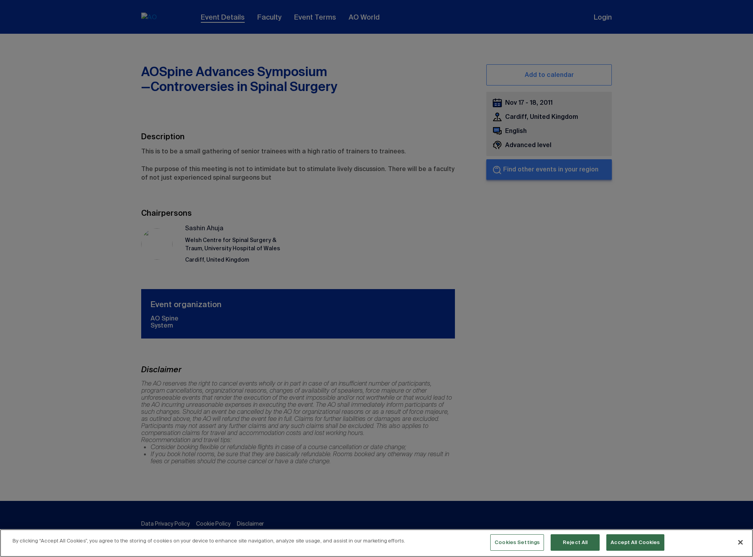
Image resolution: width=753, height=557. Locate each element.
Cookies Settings (517, 542)
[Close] (740, 542)
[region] (376, 543)
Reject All (575, 542)
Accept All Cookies (635, 542)
